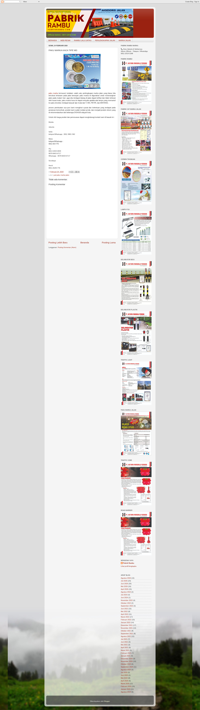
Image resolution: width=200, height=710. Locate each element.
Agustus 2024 (126, 592)
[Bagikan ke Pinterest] (78, 172)
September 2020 (127, 667)
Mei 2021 (124, 645)
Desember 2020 (127, 659)
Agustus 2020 (126, 670)
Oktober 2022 (126, 603)
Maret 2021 (125, 650)
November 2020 (127, 661)
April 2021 (124, 647)
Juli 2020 (124, 672)
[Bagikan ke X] (74, 172)
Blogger (107, 701)
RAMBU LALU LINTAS (82, 40)
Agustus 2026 (126, 578)
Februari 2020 (126, 686)
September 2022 (127, 606)
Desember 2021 (127, 625)
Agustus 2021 (126, 636)
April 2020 (124, 681)
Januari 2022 (125, 622)
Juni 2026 (124, 584)
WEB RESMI (65, 40)
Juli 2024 (124, 595)
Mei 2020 (124, 678)
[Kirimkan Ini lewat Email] (70, 172)
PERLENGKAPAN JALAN (105, 40)
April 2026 (124, 589)
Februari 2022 (126, 620)
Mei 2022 (124, 611)
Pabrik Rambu (63, 13)
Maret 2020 (125, 683)
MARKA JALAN (125, 40)
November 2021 (127, 628)
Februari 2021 (126, 653)
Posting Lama (109, 242)
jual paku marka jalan (61, 175)
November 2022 (127, 600)
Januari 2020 (125, 689)
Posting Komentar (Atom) (67, 247)
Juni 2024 (124, 597)
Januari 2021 (125, 656)
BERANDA (52, 40)
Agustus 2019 (126, 692)
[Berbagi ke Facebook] (76, 172)
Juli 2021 (124, 639)
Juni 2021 (124, 642)
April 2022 (124, 614)
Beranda (84, 242)
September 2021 (127, 634)
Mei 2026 (124, 586)
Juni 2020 (124, 675)
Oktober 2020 (126, 664)
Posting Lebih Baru (57, 242)
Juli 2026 (124, 581)
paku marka (53, 93)
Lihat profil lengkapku (128, 566)
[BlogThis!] (72, 172)
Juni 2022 (124, 609)
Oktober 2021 (126, 631)
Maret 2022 (125, 617)
